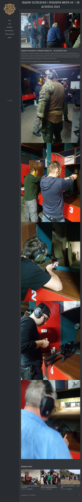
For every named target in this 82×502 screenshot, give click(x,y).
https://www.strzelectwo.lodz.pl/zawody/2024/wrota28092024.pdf (46, 61)
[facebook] (8, 101)
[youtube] (11, 101)
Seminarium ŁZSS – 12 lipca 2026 (48, 486)
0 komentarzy (29, 489)
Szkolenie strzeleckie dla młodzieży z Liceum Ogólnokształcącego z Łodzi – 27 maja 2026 (70, 487)
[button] (22, 480)
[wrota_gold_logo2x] (10, 4)
